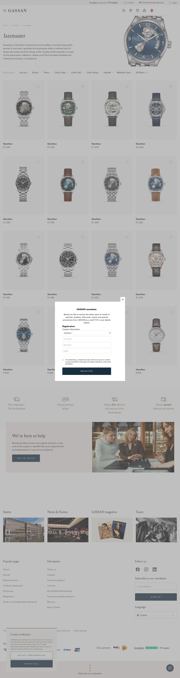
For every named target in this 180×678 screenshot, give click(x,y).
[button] (122, 299)
